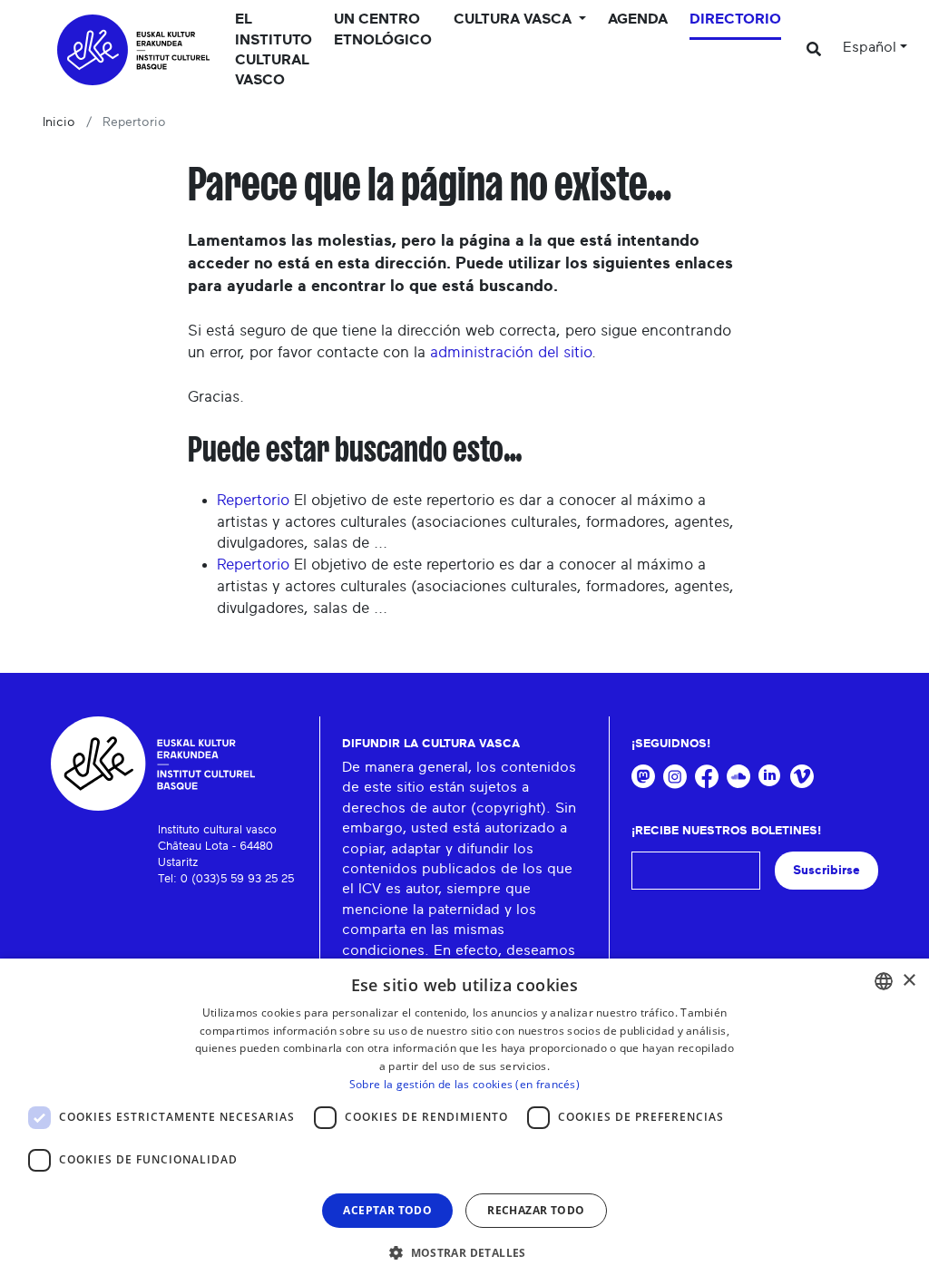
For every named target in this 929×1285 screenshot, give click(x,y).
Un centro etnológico (383, 29)
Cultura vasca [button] (514, 19)
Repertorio (253, 500)
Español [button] (869, 47)
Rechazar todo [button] (535, 1210)
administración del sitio (511, 352)
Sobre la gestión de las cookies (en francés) (464, 1084)
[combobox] (884, 981)
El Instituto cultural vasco (273, 49)
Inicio (59, 122)
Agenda (638, 19)
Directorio (735, 19)
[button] (464, 1252)
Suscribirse (826, 870)
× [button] (908, 981)
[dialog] (464, 1122)
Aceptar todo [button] (387, 1210)
